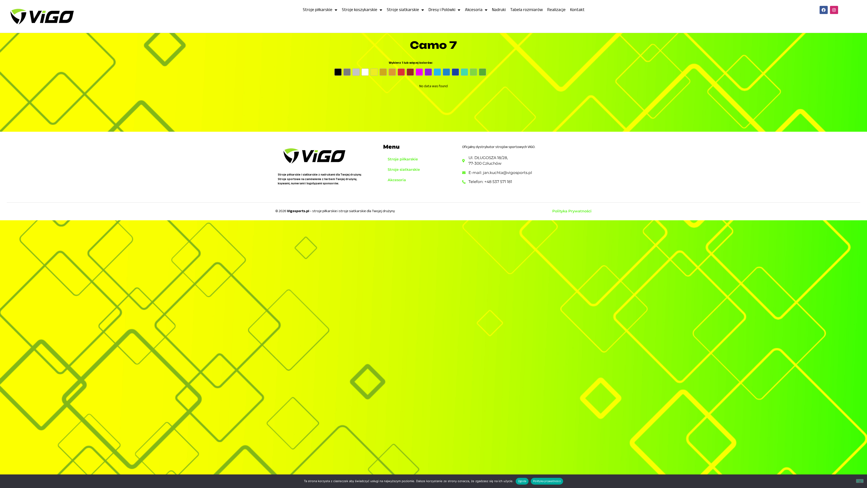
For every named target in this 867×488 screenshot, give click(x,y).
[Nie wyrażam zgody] (860, 481)
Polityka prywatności (547, 481)
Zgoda (522, 481)
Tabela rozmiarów (526, 9)
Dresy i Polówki (442, 9)
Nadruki (499, 9)
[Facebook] (824, 10)
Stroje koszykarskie (359, 9)
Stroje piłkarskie (317, 9)
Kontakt (577, 9)
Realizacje (556, 9)
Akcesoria (473, 9)
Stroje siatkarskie (403, 9)
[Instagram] (834, 10)
